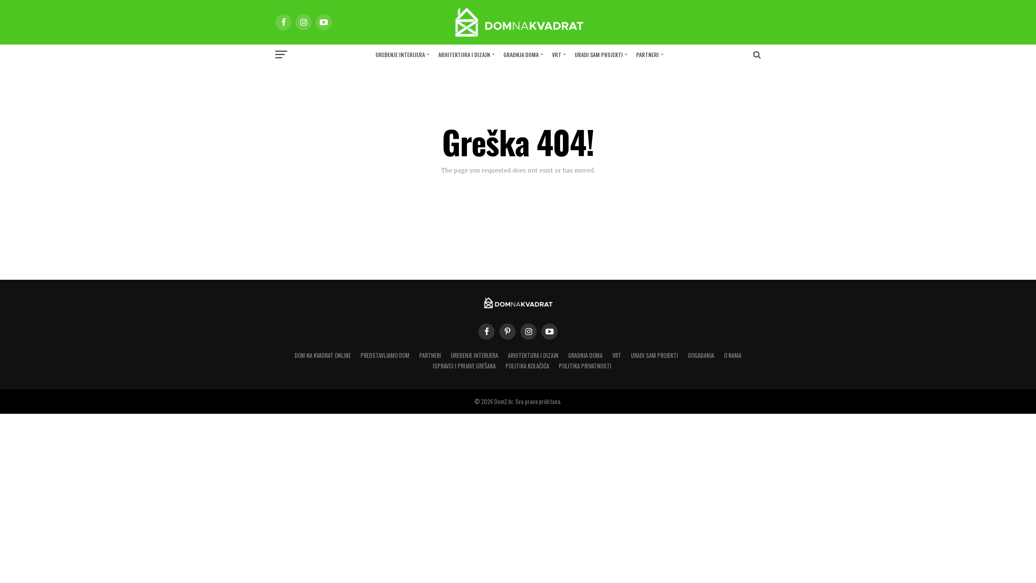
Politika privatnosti (585, 366)
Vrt (556, 54)
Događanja (701, 355)
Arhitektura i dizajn (464, 54)
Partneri (647, 54)
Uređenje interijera (400, 54)
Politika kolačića (527, 366)
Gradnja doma (521, 54)
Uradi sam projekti (599, 54)
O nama (732, 355)
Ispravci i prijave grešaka (464, 366)
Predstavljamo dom (385, 355)
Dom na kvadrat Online (323, 355)
